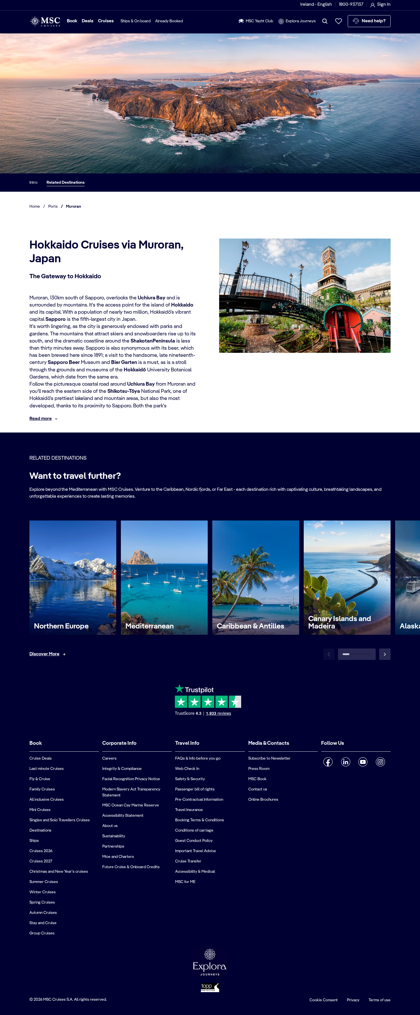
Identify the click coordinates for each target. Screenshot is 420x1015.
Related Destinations (66, 183)
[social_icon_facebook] (328, 762)
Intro (33, 183)
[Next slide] (385, 654)
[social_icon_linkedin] (346, 762)
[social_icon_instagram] (380, 762)
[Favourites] (338, 21)
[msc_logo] (44, 21)
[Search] (324, 21)
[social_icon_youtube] (363, 762)
